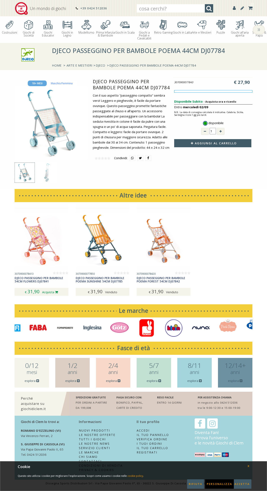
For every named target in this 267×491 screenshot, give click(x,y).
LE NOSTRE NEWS (94, 444)
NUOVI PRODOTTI (94, 430)
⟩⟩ (259, 29)
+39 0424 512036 (93, 8)
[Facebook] (200, 423)
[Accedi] (234, 8)
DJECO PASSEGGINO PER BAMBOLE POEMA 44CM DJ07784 (152, 65)
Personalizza (219, 484)
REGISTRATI (147, 452)
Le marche (133, 311)
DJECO (100, 65)
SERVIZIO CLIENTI (94, 448)
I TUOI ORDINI (149, 444)
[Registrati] (242, 8)
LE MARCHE (89, 452)
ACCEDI (143, 430)
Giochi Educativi (48, 33)
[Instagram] (212, 423)
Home (57, 65)
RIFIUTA (195, 484)
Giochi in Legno (67, 33)
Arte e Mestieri (201, 32)
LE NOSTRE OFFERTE (97, 435)
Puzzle (221, 32)
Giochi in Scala (125, 32)
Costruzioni (9, 32)
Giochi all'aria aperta (240, 33)
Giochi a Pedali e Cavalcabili (144, 35)
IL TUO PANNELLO (153, 435)
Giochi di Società (28, 33)
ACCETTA (242, 484)
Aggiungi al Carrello (215, 143)
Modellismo (86, 32)
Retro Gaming (163, 32)
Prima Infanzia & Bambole (105, 33)
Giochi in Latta (182, 32)
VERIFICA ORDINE (152, 439)
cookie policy (135, 476)
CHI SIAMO (88, 457)
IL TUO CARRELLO (152, 448)
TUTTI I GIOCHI (92, 439)
